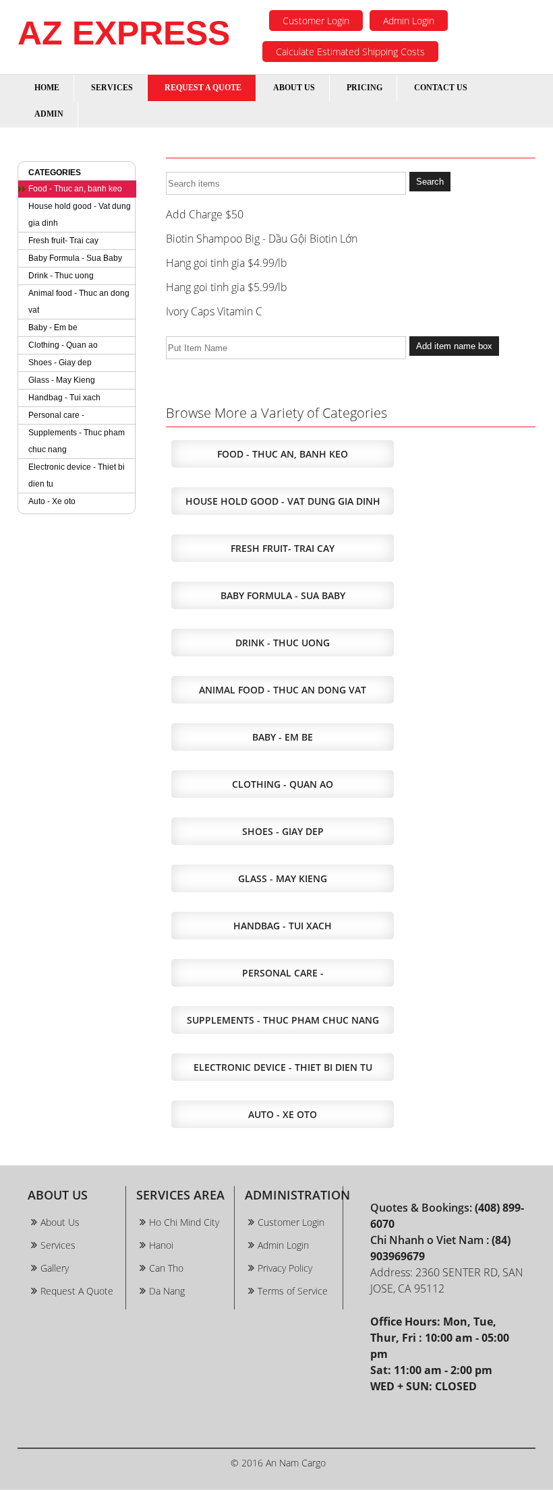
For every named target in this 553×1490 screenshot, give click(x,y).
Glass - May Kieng (61, 380)
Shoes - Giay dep (60, 362)
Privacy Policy (285, 1268)
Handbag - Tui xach (64, 397)
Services (58, 1245)
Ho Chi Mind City (184, 1222)
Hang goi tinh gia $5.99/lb (226, 287)
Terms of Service (293, 1290)
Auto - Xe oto (52, 501)
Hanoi (161, 1245)
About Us (60, 1222)
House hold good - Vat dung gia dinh (79, 214)
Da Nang (167, 1290)
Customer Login (316, 20)
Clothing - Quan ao (63, 345)
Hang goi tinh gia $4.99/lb (226, 262)
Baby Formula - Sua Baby (75, 258)
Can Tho (166, 1268)
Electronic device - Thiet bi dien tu (76, 475)
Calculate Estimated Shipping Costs (350, 51)
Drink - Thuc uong (61, 275)
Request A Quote (76, 1290)
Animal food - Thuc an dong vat (78, 301)
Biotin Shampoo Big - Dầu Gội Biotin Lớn (261, 238)
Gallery (54, 1268)
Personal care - (56, 415)
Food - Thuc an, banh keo (75, 188)
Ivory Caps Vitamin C (214, 311)
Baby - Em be (53, 327)
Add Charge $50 (204, 214)
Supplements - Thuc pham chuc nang (76, 441)
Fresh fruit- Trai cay (63, 240)
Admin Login (408, 20)
